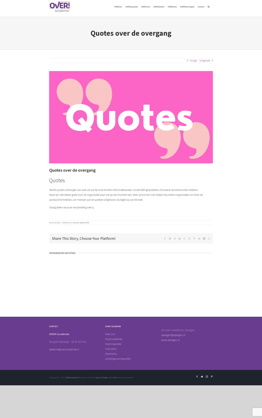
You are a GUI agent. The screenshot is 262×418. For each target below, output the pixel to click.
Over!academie (113, 339)
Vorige (193, 60)
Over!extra (111, 353)
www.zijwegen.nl (170, 340)
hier (115, 377)
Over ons (110, 334)
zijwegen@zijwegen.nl (173, 335)
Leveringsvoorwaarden (118, 358)
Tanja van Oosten (101, 377)
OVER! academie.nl (72, 377)
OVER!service (66, 222)
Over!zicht (111, 348)
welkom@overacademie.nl (64, 349)
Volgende (205, 60)
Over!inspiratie (113, 344)
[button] (208, 6)
